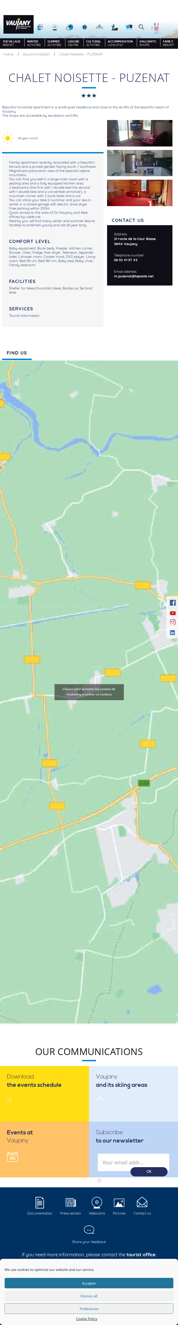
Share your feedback (89, 1242)
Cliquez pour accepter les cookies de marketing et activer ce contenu (89, 692)
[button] (141, 27)
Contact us (142, 1213)
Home (8, 54)
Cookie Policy (86, 1318)
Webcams (97, 1213)
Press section (70, 1213)
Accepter (89, 1283)
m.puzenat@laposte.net (134, 276)
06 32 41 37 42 (125, 260)
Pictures (119, 1213)
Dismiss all (89, 1296)
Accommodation (36, 54)
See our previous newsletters (120, 1189)
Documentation (39, 1213)
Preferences (89, 1308)
